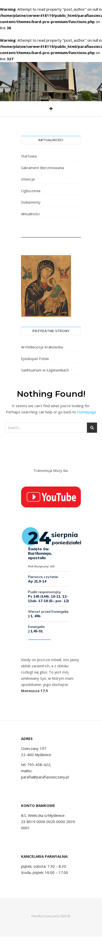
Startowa (29, 155)
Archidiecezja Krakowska (42, 346)
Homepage (86, 411)
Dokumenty (31, 202)
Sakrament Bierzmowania (42, 167)
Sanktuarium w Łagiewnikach (45, 369)
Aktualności (30, 213)
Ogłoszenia (30, 190)
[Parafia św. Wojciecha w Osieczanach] (51, 81)
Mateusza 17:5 (34, 690)
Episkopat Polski (35, 358)
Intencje (28, 179)
